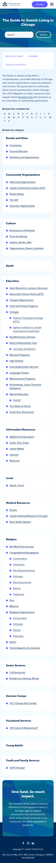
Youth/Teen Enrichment (22, 412)
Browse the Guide (14, 56)
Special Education (19, 394)
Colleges (14, 311)
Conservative (20, 558)
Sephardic (18, 636)
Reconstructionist (22, 582)
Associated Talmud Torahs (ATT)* (27, 294)
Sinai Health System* (20, 521)
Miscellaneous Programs (22, 378)
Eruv (12, 600)
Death (10, 265)
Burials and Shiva (17, 138)
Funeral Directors (19, 151)
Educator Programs (20, 354)
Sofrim (13, 642)
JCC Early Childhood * (24, 348)
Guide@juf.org (25, 97)
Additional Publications (22, 436)
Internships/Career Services (24, 366)
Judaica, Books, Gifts (21, 242)
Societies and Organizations (24, 157)
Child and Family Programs (24, 306)
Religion (11, 539)
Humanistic (19, 564)
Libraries (14, 454)
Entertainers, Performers (22, 230)
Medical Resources (18, 503)
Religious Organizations (22, 612)
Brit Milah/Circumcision (22, 546)
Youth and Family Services (22, 760)
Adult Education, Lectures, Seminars (28, 288)
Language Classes (19, 372)
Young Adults (14, 745)
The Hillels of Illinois (20, 406)
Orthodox (18, 576)
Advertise (33, 56)
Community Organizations (23, 174)
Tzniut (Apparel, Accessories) (25, 647)
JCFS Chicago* (17, 767)
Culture (11, 223)
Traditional (18, 594)
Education (12, 281)
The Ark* (14, 199)
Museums (15, 460)
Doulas (13, 510)
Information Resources (20, 429)
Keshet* (17, 400)
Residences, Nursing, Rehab (24, 678)
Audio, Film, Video (19, 442)
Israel (9, 478)
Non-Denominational (24, 570)
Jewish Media (17, 448)
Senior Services (15, 665)
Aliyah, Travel (17, 485)
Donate (39, 4)
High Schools (16, 360)
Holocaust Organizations (23, 182)
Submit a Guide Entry (15, 64)
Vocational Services (18, 720)
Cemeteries (16, 145)
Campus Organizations (22, 300)
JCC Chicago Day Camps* (23, 703)
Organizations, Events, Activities (26, 248)
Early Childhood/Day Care (23, 342)
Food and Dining (18, 236)
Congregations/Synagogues (24, 552)
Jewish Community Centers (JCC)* (27, 188)
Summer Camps (16, 696)
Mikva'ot (14, 606)
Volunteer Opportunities (22, 205)
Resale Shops (17, 193)
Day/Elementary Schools (22, 337)
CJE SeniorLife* (18, 672)
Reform (17, 588)
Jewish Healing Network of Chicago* (29, 515)
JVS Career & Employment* (24, 727)
